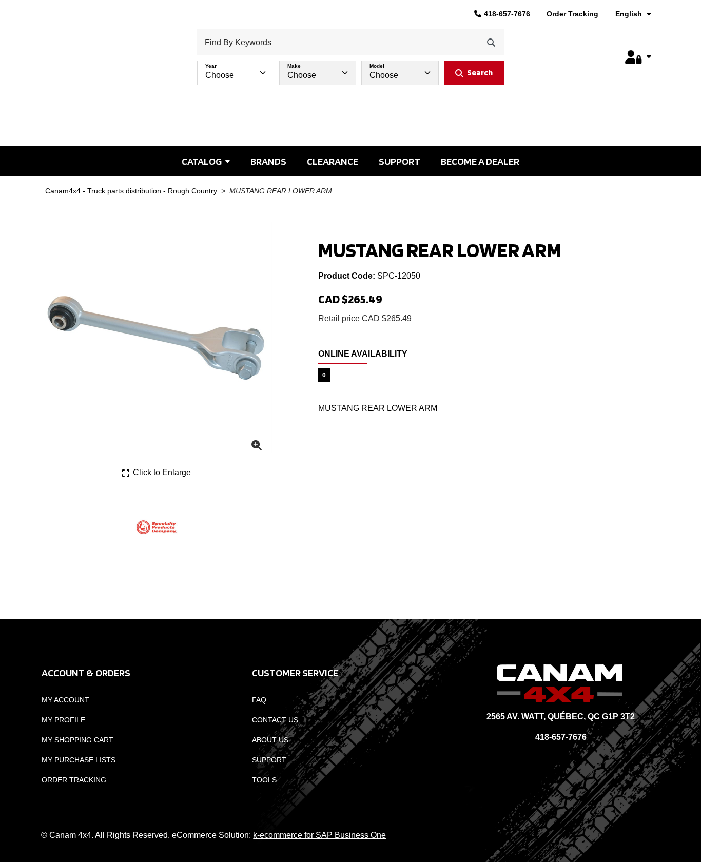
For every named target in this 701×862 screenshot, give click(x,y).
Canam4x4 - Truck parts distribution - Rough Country (131, 191)
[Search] (491, 42)
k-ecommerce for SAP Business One (319, 835)
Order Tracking (572, 14)
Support (399, 161)
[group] (350, 70)
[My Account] (637, 57)
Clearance (332, 161)
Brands (268, 161)
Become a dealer (480, 161)
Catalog (202, 161)
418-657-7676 (507, 14)
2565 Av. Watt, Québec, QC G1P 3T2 (560, 716)
